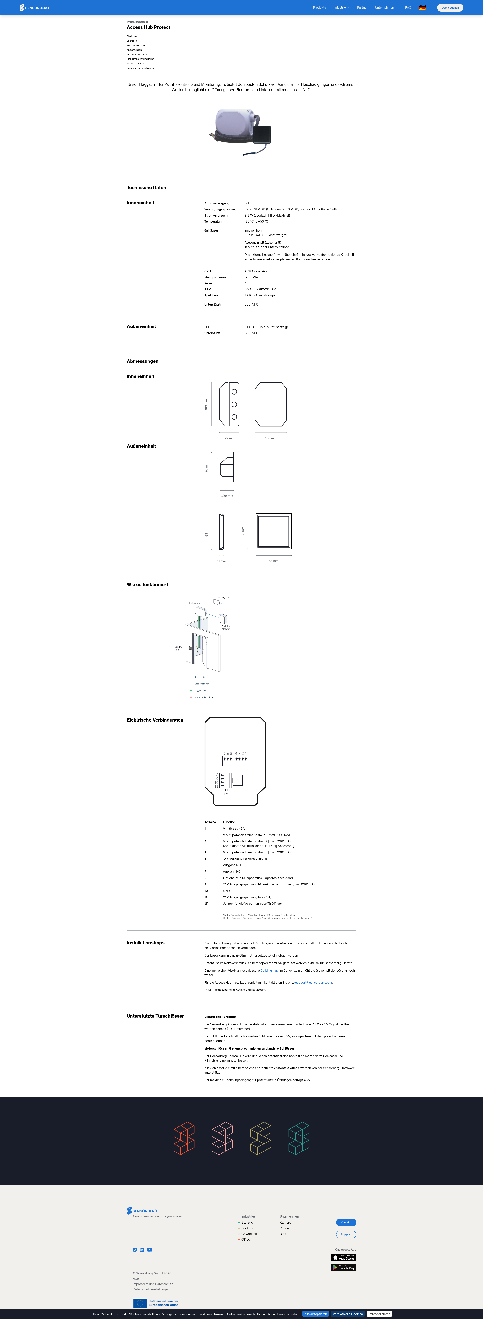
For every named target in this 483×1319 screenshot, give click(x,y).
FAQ (408, 7)
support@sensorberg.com (313, 982)
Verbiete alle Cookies (348, 1314)
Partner (362, 7)
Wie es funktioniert (137, 54)
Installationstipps (136, 63)
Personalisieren (379, 1314)
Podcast (285, 1228)
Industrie (340, 7)
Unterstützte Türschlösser (140, 68)
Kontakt (346, 1222)
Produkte (319, 7)
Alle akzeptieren (315, 1314)
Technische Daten (136, 45)
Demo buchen (450, 7)
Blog (283, 1233)
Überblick (132, 40)
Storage (247, 1222)
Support (346, 1234)
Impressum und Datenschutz (153, 1284)
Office (246, 1239)
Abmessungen (134, 49)
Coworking (249, 1233)
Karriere (285, 1222)
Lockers (247, 1228)
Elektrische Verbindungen (140, 59)
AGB (136, 1278)
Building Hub (270, 970)
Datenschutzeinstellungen (151, 1289)
